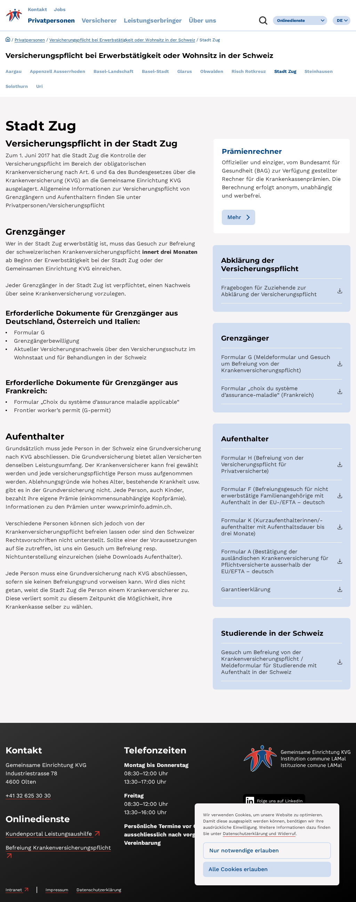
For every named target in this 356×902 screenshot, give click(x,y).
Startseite (8, 39)
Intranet (14, 889)
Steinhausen (319, 71)
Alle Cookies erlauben (238, 869)
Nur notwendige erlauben (244, 850)
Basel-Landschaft (114, 71)
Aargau (14, 71)
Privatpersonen (51, 20)
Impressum (57, 889)
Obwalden (211, 71)
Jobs (59, 9)
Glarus (184, 71)
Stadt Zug (285, 71)
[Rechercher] (263, 20)
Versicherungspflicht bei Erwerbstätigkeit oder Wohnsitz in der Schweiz (122, 39)
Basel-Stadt (155, 71)
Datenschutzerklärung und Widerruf (259, 833)
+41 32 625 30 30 (28, 795)
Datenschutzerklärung (98, 889)
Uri (39, 86)
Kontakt (37, 9)
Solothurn (17, 86)
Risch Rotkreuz (249, 71)
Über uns (202, 20)
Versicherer (99, 20)
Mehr (234, 217)
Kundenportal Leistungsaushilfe (50, 833)
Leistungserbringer (153, 20)
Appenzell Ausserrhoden (57, 71)
